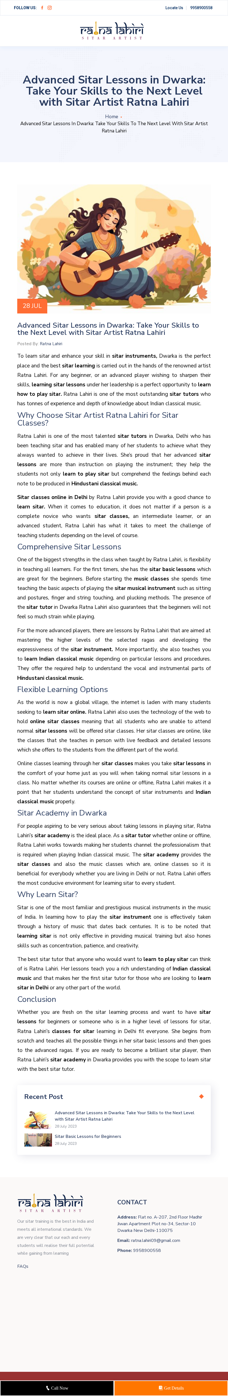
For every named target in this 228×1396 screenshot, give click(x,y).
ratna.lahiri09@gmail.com (155, 1240)
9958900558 (201, 8)
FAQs (22, 1266)
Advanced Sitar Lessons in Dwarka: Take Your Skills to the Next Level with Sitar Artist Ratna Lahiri (124, 1116)
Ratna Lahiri (51, 344)
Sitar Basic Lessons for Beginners (88, 1136)
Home (111, 116)
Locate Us (174, 8)
